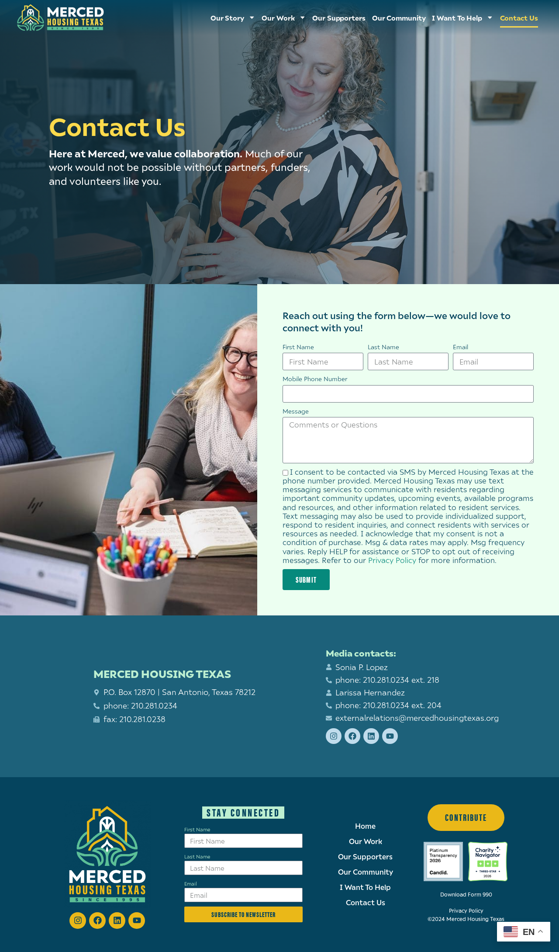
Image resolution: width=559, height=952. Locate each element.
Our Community (399, 17)
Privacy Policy (392, 560)
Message (296, 411)
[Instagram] (334, 736)
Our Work (365, 841)
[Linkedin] (371, 736)
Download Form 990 (466, 894)
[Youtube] (390, 736)
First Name (298, 347)
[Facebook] (352, 736)
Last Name (383, 347)
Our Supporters (339, 17)
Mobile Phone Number (315, 378)
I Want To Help (457, 17)
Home (365, 826)
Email (460, 347)
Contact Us (519, 17)
